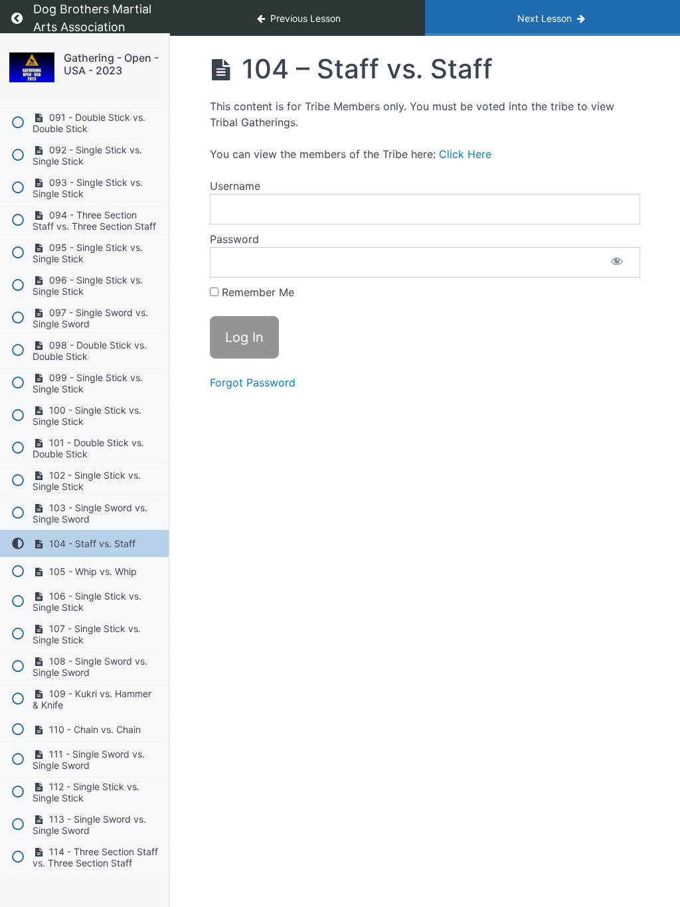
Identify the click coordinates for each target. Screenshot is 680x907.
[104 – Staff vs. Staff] (31, 67)
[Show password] (617, 262)
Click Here (465, 154)
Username (235, 186)
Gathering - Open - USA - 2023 (111, 64)
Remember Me (256, 292)
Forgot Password (253, 382)
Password (234, 239)
